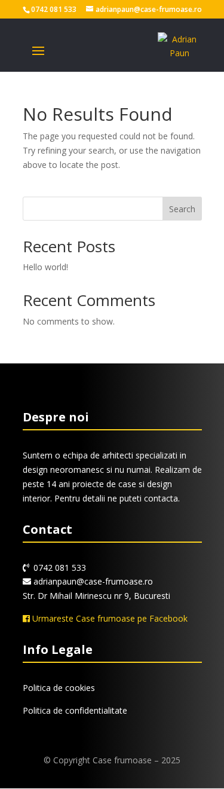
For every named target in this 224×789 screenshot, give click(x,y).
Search (182, 209)
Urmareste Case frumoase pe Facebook (109, 618)
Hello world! (45, 267)
